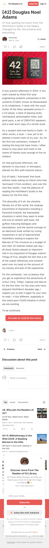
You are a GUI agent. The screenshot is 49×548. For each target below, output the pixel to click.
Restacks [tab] (20, 368)
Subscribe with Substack (26, 512)
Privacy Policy (33, 524)
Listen (43, 39)
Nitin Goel (13, 38)
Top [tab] (5, 402)
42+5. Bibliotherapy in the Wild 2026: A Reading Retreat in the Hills (17, 438)
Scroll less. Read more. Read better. (15, 418)
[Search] (44, 402)
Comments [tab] (8, 368)
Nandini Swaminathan (18, 452)
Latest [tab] (12, 402)
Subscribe (33, 4)
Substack (11, 542)
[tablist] (14, 368)
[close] (41, 458)
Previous (10, 349)
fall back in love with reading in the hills (16, 447)
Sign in (43, 4)
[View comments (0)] (14, 46)
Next (40, 349)
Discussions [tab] (23, 402)
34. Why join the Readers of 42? (18, 412)
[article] (24, 419)
